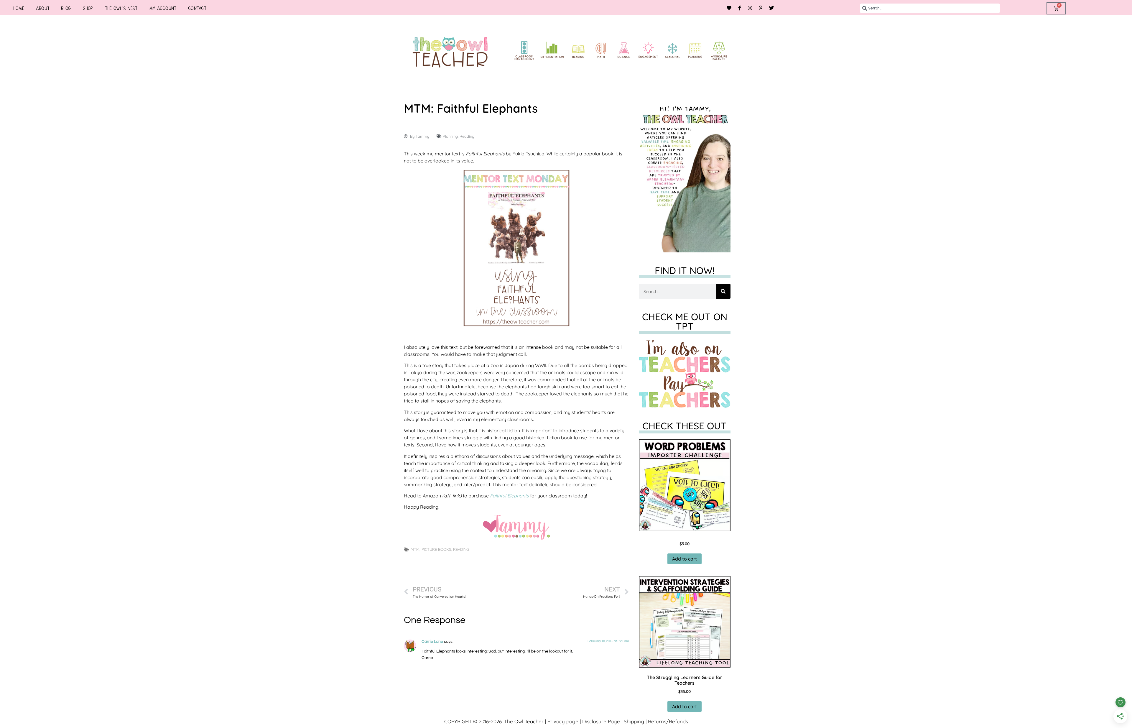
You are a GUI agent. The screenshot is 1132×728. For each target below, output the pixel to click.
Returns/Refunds (668, 721)
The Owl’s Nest (121, 8)
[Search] (723, 291)
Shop (88, 8)
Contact (197, 8)
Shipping (634, 721)
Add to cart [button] (684, 559)
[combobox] (930, 8)
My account (162, 8)
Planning (450, 136)
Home (18, 8)
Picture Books (436, 549)
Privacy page (562, 721)
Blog (66, 8)
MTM (415, 549)
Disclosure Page (601, 721)
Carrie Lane (432, 641)
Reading (467, 136)
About (43, 8)
